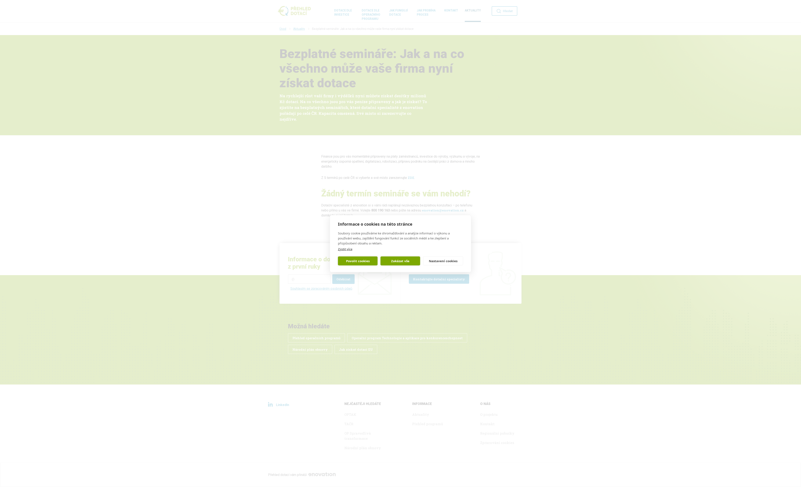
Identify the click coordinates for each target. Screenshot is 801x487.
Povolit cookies (358, 261)
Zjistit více (345, 249)
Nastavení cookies (443, 261)
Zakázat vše (400, 261)
